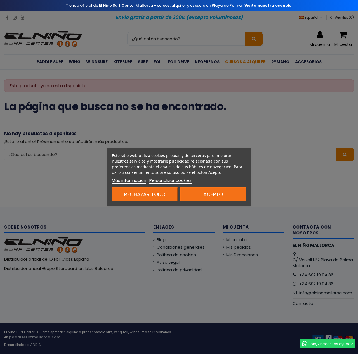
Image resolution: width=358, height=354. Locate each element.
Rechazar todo (144, 194)
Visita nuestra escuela (268, 5)
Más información (129, 180)
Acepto (213, 194)
